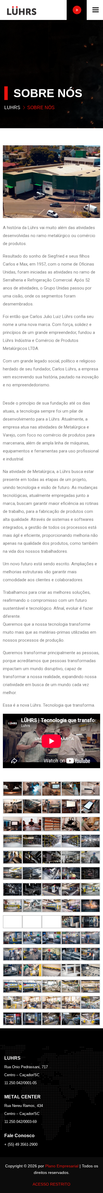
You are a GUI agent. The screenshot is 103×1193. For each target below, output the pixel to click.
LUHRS (12, 107)
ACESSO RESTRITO (51, 1184)
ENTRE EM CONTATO (77, 10)
